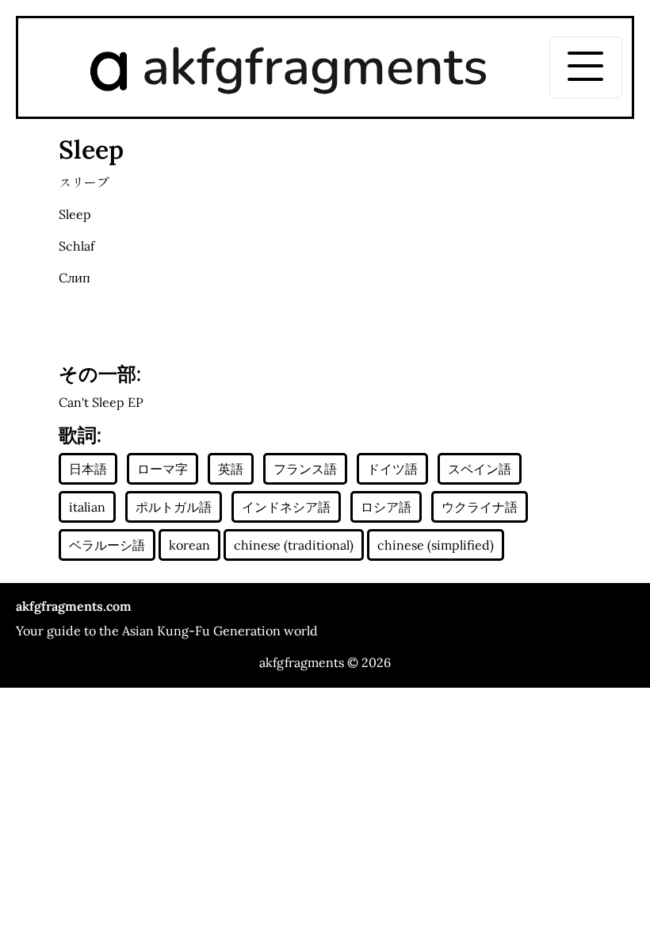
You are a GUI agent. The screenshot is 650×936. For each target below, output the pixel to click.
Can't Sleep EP (101, 402)
